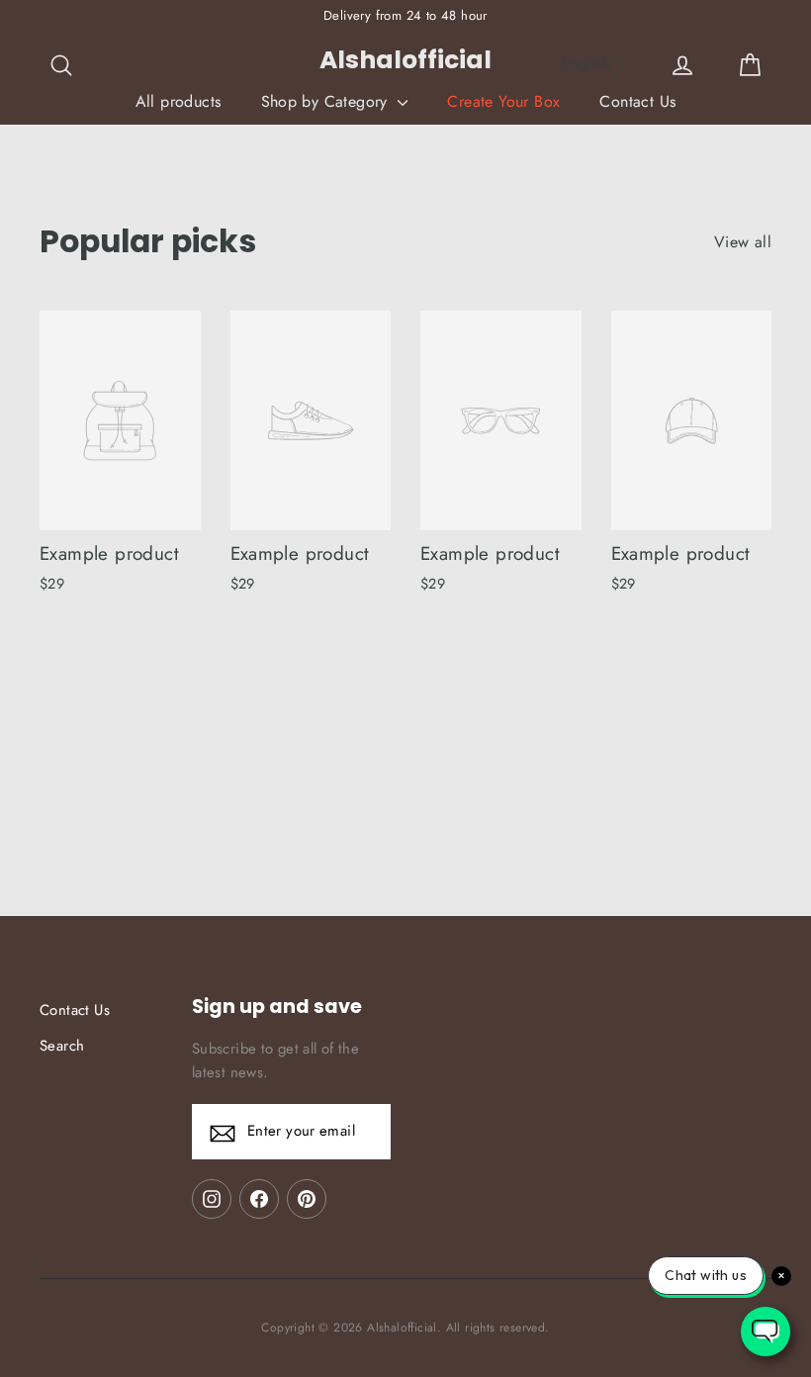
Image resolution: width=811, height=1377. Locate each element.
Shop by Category (327, 101)
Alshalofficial (405, 60)
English (586, 62)
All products (178, 101)
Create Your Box (503, 101)
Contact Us (637, 101)
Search (62, 1045)
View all (742, 241)
